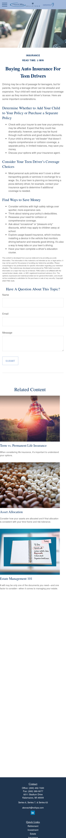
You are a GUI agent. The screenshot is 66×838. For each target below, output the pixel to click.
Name (5, 294)
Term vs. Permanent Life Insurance (23, 445)
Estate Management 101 (16, 578)
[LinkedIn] (33, 813)
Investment (33, 829)
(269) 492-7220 (36, 787)
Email (5, 313)
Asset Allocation (11, 512)
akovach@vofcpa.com (33, 807)
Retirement (33, 826)
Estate (33, 833)
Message (7, 332)
